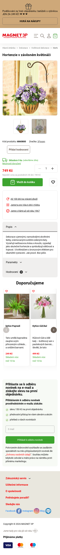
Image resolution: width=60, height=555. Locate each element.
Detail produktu (25, 362)
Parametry (12, 262)
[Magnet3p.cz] (15, 36)
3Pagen (41, 141)
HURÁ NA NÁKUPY (30, 21)
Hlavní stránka (8, 48)
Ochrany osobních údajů (18, 454)
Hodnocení (14, 271)
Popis (9, 226)
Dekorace (23, 48)
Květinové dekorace (40, 48)
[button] (6, 330)
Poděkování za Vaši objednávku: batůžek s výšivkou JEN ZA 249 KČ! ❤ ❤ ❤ (30, 13)
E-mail (11, 429)
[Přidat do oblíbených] (53, 182)
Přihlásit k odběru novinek (30, 440)
